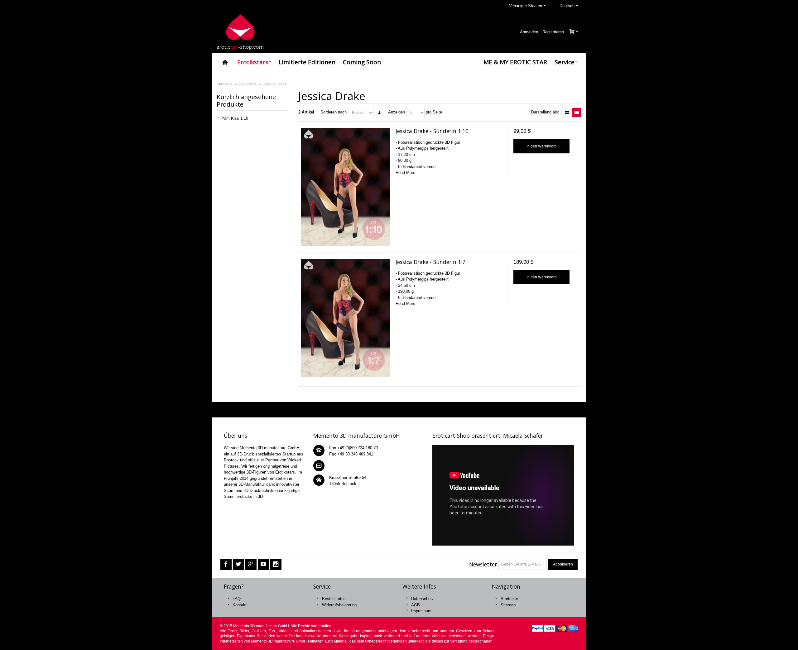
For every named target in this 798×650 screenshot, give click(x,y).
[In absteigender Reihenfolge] (379, 112)
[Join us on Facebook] (226, 564)
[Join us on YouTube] (263, 564)
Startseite (509, 598)
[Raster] (567, 112)
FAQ (237, 598)
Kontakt (240, 605)
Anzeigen (396, 112)
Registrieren (553, 32)
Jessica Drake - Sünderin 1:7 (430, 262)
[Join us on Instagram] (275, 564)
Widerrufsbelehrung (339, 605)
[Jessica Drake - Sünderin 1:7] (345, 318)
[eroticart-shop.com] (240, 32)
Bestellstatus (334, 598)
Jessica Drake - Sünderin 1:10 (432, 131)
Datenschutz (422, 598)
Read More (405, 172)
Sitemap (508, 605)
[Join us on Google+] (251, 564)
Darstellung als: (545, 112)
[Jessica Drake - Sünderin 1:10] (345, 187)
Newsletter (483, 564)
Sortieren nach (333, 112)
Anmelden (529, 32)
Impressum (421, 611)
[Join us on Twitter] (238, 564)
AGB (415, 605)
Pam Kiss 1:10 (234, 118)
